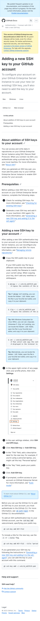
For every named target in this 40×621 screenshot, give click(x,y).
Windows (12, 99)
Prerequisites (10, 184)
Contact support (10, 591)
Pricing (4, 613)
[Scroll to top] (35, 616)
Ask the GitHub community (13, 588)
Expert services (14, 613)
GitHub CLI (7, 108)
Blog (23, 613)
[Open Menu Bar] (36, 20)
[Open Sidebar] (2, 26)
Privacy (27, 610)
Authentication (10, 25)
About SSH (10, 165)
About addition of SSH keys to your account (19, 141)
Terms (20, 610)
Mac (4, 99)
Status (34, 610)
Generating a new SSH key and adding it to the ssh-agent (21, 218)
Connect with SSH (24, 25)
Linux (21, 99)
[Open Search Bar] (31, 20)
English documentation (20, 13)
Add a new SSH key (12, 27)
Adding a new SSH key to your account (18, 232)
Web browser (19, 108)
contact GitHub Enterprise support (16, 50)
